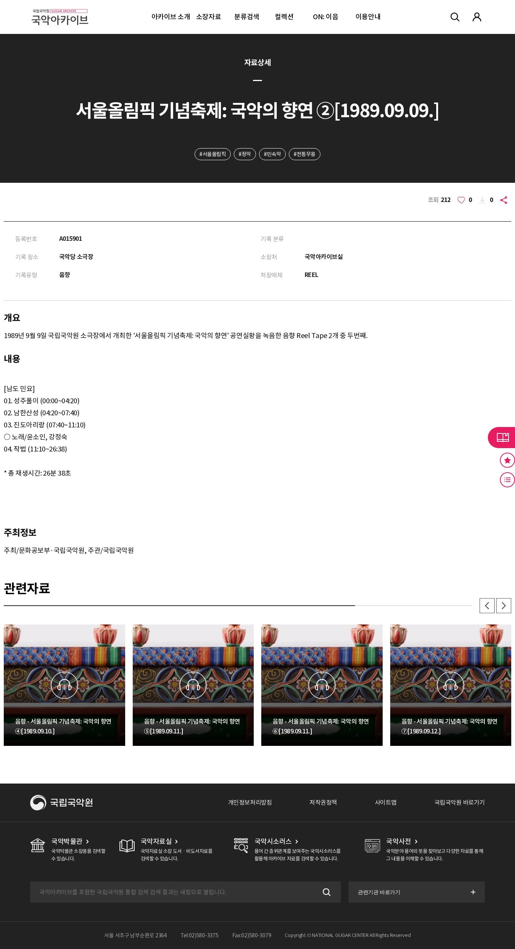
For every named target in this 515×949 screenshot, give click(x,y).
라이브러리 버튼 (501, 437)
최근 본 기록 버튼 (507, 479)
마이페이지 (477, 17)
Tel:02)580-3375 (200, 935)
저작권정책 (323, 802)
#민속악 (272, 154)
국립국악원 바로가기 (459, 802)
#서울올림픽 (212, 154)
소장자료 (208, 16)
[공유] (505, 200)
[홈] (60, 7)
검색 (326, 892)
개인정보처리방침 (250, 802)
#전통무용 (305, 154)
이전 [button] (487, 605)
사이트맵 (386, 802)
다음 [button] (503, 605)
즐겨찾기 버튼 (507, 460)
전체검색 (455, 17)
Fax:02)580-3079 (251, 935)
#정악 (245, 154)
